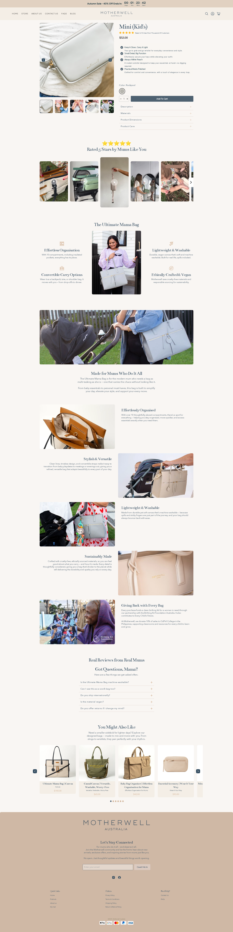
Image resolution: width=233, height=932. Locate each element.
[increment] (127, 99)
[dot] (111, 801)
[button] (207, 14)
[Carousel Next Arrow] (110, 60)
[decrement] (120, 99)
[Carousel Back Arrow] (43, 60)
